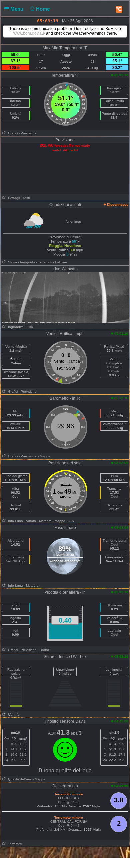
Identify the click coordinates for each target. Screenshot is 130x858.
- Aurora (30, 521)
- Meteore (44, 521)
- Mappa (44, 456)
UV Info (13, 714)
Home (43, 9)
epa (75, 733)
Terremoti (14, 844)
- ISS (70, 521)
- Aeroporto (26, 262)
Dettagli (13, 198)
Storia (11, 262)
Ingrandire (15, 327)
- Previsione (28, 133)
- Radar (43, 650)
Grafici (12, 133)
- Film (29, 327)
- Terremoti (44, 262)
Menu (17, 9)
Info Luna (14, 521)
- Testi (25, 198)
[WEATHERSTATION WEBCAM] (65, 297)
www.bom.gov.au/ (29, 33)
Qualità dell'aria (19, 779)
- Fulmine (60, 262)
